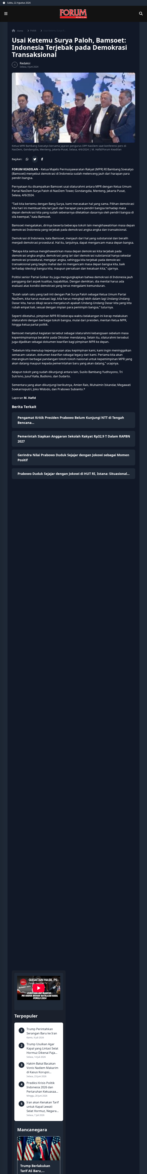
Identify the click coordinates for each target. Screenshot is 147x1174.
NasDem (26, 191)
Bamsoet (19, 174)
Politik (33, 30)
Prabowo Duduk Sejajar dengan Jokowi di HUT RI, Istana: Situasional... (74, 473)
